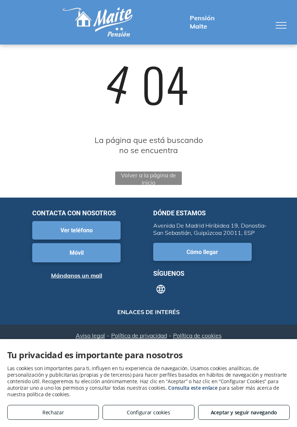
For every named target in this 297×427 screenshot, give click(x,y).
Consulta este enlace (192, 387)
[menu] (281, 25)
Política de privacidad (139, 335)
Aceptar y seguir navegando (244, 412)
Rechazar (53, 412)
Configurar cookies (148, 412)
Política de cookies (197, 335)
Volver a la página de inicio (148, 178)
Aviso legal (90, 335)
